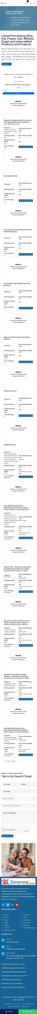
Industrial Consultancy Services (14, 964)
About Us (6, 915)
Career (6, 922)
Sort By (18, 88)
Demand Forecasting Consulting (14, 972)
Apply (19, 93)
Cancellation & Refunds (14, 1006)
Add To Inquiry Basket (25, 147)
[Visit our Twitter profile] (8, 905)
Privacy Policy (8, 1004)
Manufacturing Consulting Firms (14, 987)
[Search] (31, 3)
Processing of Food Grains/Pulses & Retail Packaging (18, 231)
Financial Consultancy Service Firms (15, 976)
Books (5, 917)
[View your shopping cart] (27, 3)
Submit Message (7, 836)
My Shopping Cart (28, 928)
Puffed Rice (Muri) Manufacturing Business (17, 284)
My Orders (26, 925)
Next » (14, 761)
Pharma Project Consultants (13, 983)
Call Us (10, 1012)
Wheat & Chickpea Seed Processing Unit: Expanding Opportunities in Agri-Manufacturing (18, 122)
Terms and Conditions (27, 1004)
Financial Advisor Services (12, 980)
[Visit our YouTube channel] (17, 905)
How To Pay (26, 915)
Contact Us (7, 928)
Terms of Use (17, 1004)
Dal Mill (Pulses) (10, 445)
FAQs (25, 917)
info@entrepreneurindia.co (16, 949)
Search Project (18, 81)
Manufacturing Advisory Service (14, 968)
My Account (27, 922)
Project (6, 920)
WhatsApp (29, 1012)
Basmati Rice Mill (10, 176)
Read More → (6, 64)
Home (8, 18)
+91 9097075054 (12, 942)
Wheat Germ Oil (10, 391)
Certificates (27, 920)
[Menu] (34, 3)
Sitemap (6, 925)
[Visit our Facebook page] (3, 905)
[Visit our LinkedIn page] (12, 905)
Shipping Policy (26, 1006)
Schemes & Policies (9, 930)
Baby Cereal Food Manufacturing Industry (17, 338)
